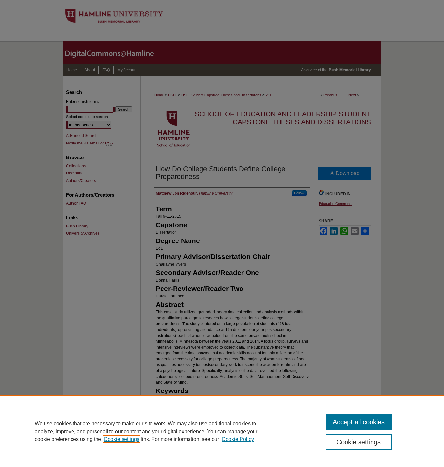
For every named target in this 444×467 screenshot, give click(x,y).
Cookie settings (121, 439)
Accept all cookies (359, 422)
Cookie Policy (238, 439)
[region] (222, 431)
